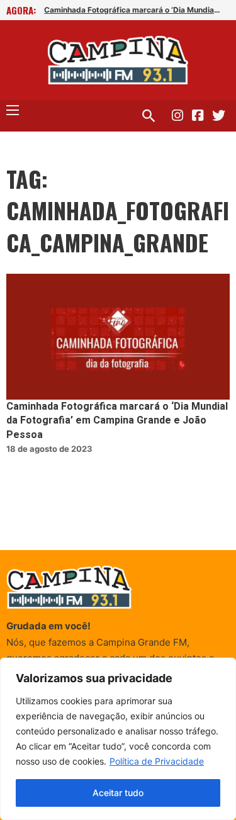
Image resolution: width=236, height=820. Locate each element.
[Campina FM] (118, 60)
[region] (118, 739)
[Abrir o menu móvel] (12, 110)
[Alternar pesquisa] (148, 115)
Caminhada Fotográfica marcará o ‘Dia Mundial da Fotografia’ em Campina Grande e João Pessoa (132, 9)
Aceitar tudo (118, 792)
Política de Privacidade (157, 761)
